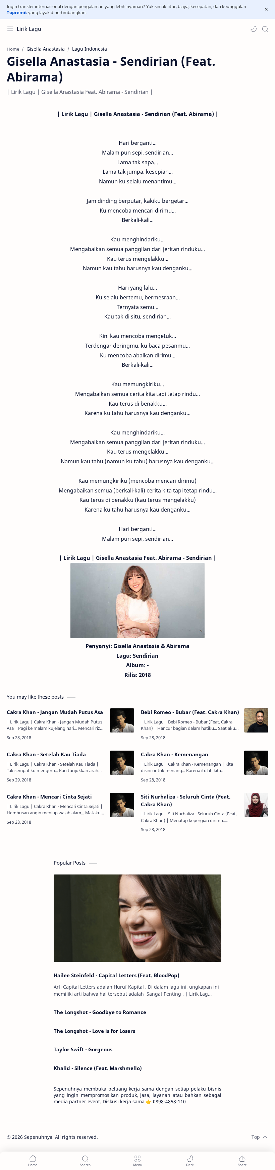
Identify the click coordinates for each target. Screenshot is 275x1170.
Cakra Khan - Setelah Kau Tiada (46, 754)
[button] (254, 29)
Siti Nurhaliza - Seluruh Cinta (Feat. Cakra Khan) (185, 800)
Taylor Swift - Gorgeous (83, 1049)
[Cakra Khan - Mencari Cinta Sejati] (122, 805)
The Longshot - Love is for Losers (94, 1031)
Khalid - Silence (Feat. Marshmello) (98, 1068)
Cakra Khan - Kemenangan (174, 754)
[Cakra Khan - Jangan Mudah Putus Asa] (122, 720)
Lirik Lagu (29, 29)
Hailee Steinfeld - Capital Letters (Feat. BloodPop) (116, 975)
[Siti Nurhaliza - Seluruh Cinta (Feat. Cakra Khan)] (256, 805)
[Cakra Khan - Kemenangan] (256, 763)
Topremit (17, 12)
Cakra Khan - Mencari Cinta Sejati (49, 796)
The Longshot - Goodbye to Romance (100, 1012)
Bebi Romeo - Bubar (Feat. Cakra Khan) (190, 712)
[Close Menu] (266, 9)
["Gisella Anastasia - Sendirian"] (137, 600)
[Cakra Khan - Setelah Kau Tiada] (122, 763)
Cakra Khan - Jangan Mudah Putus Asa (55, 712)
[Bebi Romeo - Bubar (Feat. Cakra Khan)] (256, 720)
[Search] (265, 29)
